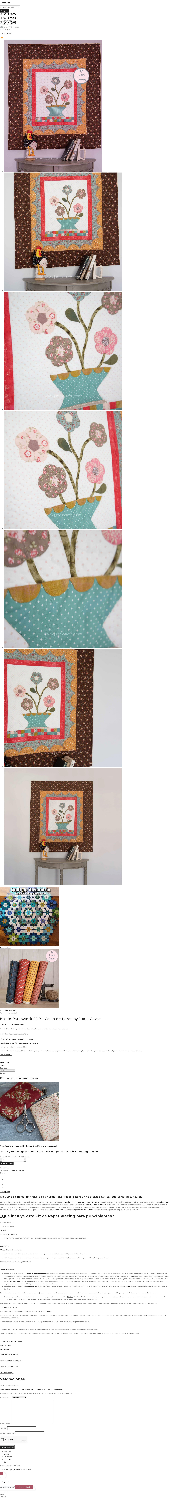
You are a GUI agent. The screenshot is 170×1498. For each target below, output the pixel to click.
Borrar (2, 1073)
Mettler (70, 1297)
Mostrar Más (4, 1349)
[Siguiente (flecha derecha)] (3, 1494)
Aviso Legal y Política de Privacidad (17, 1470)
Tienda (6, 1454)
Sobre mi (7, 1451)
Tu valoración (5, 1424)
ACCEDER (8, 33)
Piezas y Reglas (18, 1170)
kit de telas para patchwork (95, 1205)
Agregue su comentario (9, 1013)
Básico (2, 1065)
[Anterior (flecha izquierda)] (1, 1494)
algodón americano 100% (83, 1210)
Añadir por (16, 1157)
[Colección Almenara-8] (29, 1141)
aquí (88, 1315)
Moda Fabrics (60, 1210)
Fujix (68, 1303)
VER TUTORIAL (6, 1055)
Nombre (3, 1428)
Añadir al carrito (7, 1163)
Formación (8, 1457)
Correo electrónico (7, 1433)
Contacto (7, 1459)
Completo (3, 1068)
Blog (5, 1462)
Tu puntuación (6, 1397)
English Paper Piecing (73, 1202)
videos (128, 1286)
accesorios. (47, 1311)
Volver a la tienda (24, 1487)
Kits (9, 1170)
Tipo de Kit (4, 1063)
